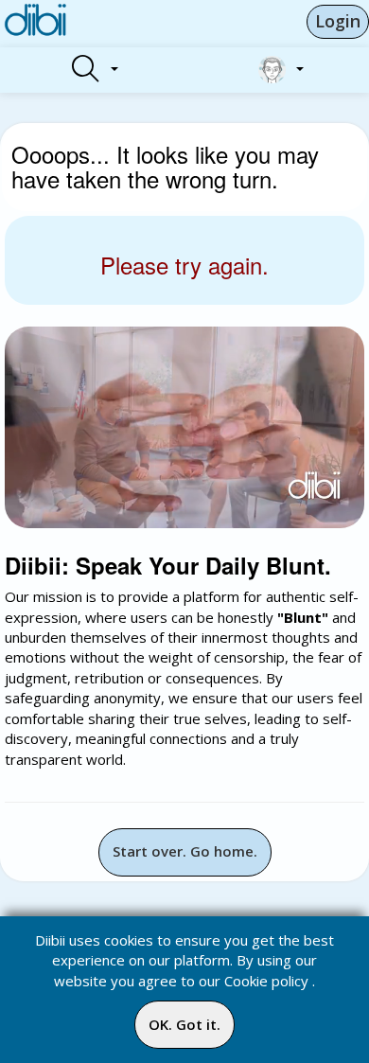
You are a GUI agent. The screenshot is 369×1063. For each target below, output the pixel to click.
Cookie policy (266, 980)
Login (337, 20)
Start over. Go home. (185, 851)
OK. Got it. (184, 1024)
